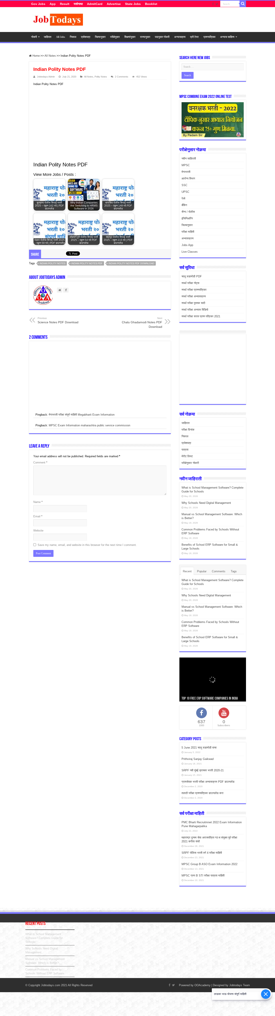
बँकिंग (184, 205)
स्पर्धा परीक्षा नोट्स (190, 283)
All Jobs (60, 36)
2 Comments (121, 76)
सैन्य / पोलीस (188, 211)
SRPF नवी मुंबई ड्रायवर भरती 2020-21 (203, 770)
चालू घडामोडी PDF (192, 276)
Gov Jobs (38, 4)
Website (38, 530)
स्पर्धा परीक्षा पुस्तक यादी (193, 303)
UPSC (185, 191)
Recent (187, 571)
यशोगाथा (78, 4)
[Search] (243, 4)
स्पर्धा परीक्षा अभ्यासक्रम (194, 296)
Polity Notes (101, 76)
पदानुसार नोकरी (162, 36)
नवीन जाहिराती (189, 158)
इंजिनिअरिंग (187, 218)
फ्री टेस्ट (194, 36)
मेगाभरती (186, 171)
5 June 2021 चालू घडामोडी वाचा (199, 747)
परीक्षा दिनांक (188, 429)
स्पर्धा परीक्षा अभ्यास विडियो (195, 309)
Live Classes (190, 251)
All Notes (50, 55)
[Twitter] (217, 4)
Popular (201, 571)
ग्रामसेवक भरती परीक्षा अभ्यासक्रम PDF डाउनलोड (208, 781)
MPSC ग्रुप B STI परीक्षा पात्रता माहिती (203, 875)
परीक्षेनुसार (115, 36)
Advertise (114, 4)
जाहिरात (47, 36)
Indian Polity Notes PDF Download (131, 263)
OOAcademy (202, 985)
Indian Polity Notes (52, 263)
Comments (218, 571)
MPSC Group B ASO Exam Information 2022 (209, 864)
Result (64, 4)
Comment (40, 462)
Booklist (151, 4)
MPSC (186, 165)
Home (36, 55)
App (53, 4)
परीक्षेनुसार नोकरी (190, 463)
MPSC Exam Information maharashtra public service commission (89, 425)
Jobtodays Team (239, 985)
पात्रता (185, 449)
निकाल (73, 36)
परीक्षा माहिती (188, 231)
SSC (184, 185)
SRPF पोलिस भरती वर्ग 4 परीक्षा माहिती (202, 852)
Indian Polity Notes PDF (86, 263)
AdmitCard (94, 4)
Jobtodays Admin (46, 76)
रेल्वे (183, 198)
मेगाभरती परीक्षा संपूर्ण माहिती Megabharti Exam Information (82, 414)
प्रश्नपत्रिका (209, 36)
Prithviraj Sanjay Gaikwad (198, 759)
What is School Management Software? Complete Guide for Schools (44, 937)
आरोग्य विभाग (188, 178)
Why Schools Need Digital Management (206, 502)
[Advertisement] (97, 123)
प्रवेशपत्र (85, 36)
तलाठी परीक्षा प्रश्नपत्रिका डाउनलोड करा (202, 793)
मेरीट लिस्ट (187, 456)
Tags (234, 571)
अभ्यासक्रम (179, 36)
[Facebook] (213, 4)
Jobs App (187, 245)
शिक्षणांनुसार (129, 36)
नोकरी (34, 36)
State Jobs (133, 4)
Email (37, 516)
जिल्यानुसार (100, 36)
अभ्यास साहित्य (227, 36)
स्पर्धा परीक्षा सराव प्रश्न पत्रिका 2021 (201, 316)
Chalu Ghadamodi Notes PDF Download (142, 322)
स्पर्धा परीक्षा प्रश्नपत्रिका (194, 289)
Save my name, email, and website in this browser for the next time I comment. (87, 545)
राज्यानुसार (145, 36)
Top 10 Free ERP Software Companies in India (210, 699)
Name (38, 502)
